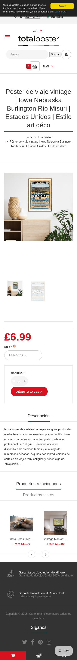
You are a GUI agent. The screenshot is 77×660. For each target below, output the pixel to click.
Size (7, 346)
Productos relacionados (38, 483)
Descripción (39, 416)
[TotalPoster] (38, 45)
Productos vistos (38, 495)
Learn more (60, 11)
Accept (62, 6)
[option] (38, 207)
